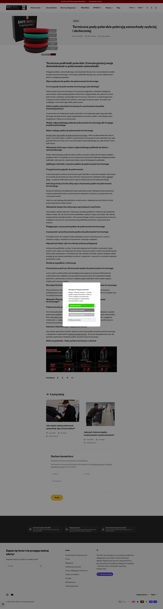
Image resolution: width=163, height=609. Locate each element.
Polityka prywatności (75, 320)
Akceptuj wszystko (75, 305)
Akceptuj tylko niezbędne (77, 310)
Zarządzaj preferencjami (77, 314)
